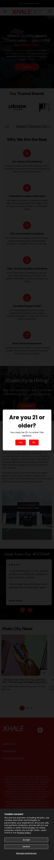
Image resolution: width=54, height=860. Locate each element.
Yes (20, 442)
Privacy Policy (24, 832)
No (33, 442)
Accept (26, 839)
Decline (26, 846)
